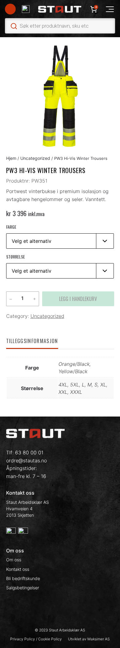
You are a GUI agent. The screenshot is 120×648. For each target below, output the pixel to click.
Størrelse (15, 256)
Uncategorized (35, 158)
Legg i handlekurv (78, 298)
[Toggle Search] (60, 26)
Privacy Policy (23, 639)
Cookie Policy (50, 639)
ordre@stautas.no (26, 460)
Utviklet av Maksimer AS (89, 639)
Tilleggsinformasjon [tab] (32, 341)
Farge (11, 226)
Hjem (11, 158)
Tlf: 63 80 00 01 (24, 452)
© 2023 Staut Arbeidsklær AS (60, 630)
